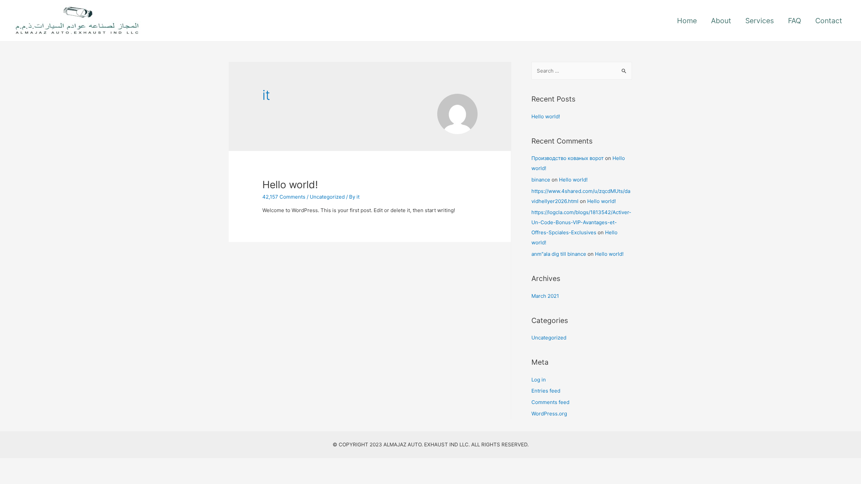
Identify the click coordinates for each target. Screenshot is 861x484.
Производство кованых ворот (567, 158)
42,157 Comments (283, 197)
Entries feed (545, 391)
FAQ (794, 20)
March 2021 (545, 296)
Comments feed (550, 402)
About (721, 20)
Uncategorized (327, 197)
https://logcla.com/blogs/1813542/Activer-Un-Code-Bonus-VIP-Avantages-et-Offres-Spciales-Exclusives (581, 222)
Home (687, 20)
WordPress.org (549, 413)
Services (759, 20)
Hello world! (290, 184)
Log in (538, 379)
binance (540, 179)
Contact (828, 20)
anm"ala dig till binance (558, 254)
